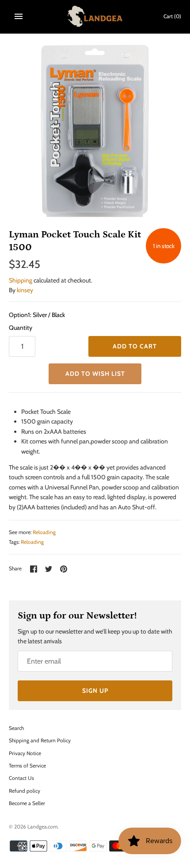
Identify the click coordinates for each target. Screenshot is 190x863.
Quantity (20, 328)
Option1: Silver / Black (37, 315)
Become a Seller (27, 803)
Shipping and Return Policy (40, 740)
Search (16, 728)
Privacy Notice (25, 753)
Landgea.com (42, 827)
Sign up (95, 691)
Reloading (44, 532)
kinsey (25, 290)
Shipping (20, 280)
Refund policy (24, 791)
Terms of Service (27, 766)
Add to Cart (135, 346)
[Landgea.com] (95, 16)
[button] (95, 373)
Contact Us (21, 778)
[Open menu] (18, 16)
